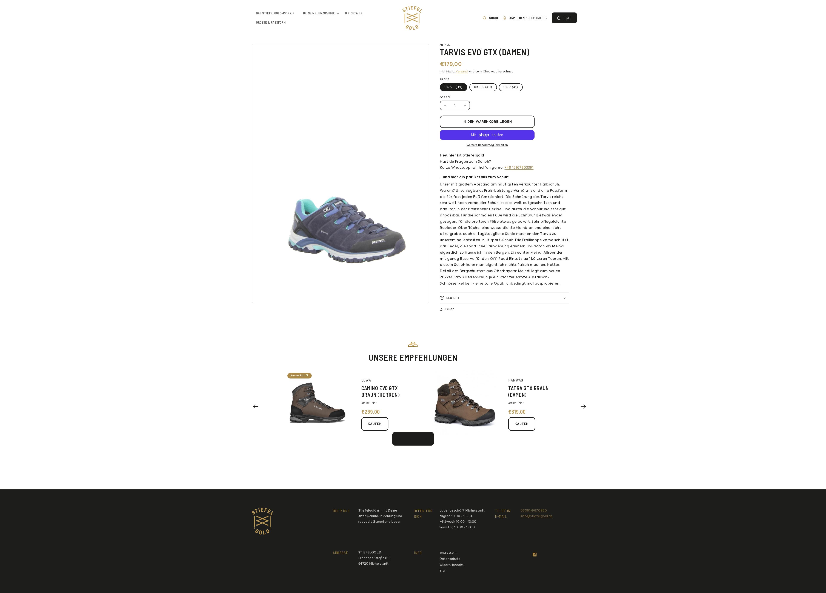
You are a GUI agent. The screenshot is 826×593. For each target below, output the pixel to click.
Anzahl (445, 97)
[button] (320, 13)
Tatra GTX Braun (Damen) (528, 391)
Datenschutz (450, 559)
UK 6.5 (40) (483, 87)
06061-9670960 (534, 510)
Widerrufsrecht (451, 565)
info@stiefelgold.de (537, 516)
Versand (462, 71)
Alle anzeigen (413, 438)
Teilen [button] (450, 309)
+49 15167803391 (518, 168)
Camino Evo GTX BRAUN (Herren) (380, 391)
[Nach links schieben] (256, 407)
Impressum (448, 552)
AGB (443, 571)
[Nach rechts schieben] (583, 407)
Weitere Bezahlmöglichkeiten (487, 145)
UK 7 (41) (511, 87)
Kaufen (375, 424)
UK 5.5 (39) (453, 87)
